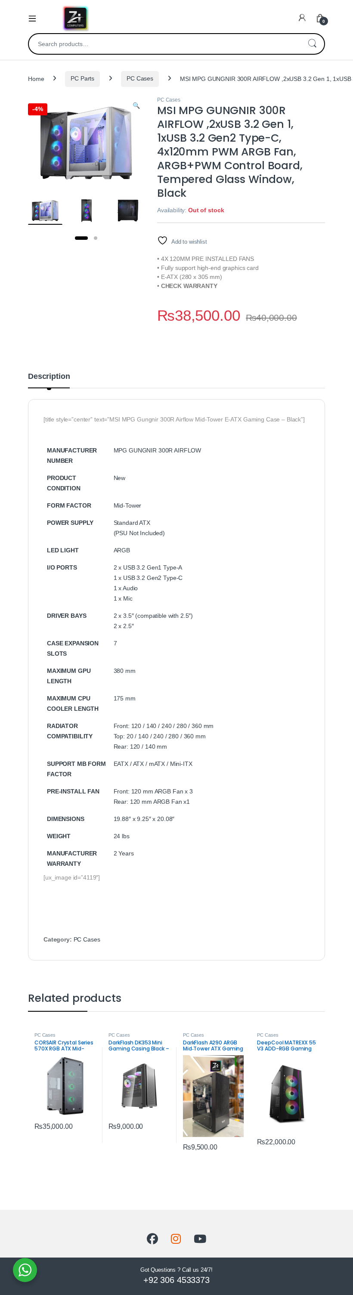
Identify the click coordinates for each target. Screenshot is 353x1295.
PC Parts (82, 78)
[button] (136, 106)
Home (36, 78)
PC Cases (140, 78)
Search (312, 44)
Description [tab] (49, 376)
